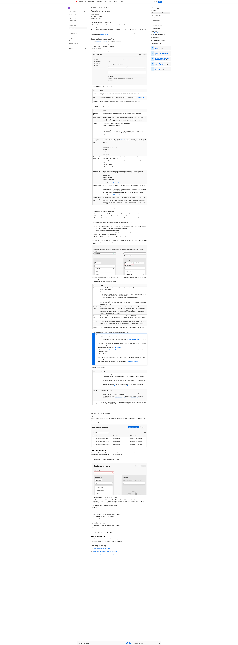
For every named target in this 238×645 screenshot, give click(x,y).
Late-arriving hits (116, 194)
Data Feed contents (72, 35)
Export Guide (107, 7)
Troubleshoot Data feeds (73, 43)
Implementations (100, 16)
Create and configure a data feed (158, 12)
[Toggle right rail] (152, 5)
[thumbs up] (127, 643)
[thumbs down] (130, 643)
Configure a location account (120, 385)
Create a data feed (72, 28)
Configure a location (118, 397)
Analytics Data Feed (71, 23)
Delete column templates (157, 25)
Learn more (110, 94)
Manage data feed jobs (73, 33)
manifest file (123, 139)
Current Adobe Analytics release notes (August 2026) (103, 554)
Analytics (100, 7)
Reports (95, 16)
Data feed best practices (73, 40)
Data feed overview (72, 25)
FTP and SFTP (71, 48)
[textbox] (77, 11)
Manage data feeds (111, 99)
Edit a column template (157, 20)
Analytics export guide (73, 18)
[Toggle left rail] (86, 5)
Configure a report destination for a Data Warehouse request (104, 551)
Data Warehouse (118, 347)
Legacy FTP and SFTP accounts (132, 339)
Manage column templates (156, 15)
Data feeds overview (104, 34)
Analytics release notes (72, 20)
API (105, 16)
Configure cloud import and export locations (132, 397)
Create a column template (157, 17)
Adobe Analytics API (72, 51)
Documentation (94, 7)
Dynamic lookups (116, 182)
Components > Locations (118, 353)
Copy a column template (157, 22)
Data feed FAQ (71, 38)
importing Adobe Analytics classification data (111, 349)
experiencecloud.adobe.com (102, 41)
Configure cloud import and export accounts (136, 385)
